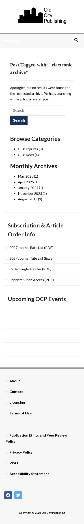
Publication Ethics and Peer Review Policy (36, 438)
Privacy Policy (21, 452)
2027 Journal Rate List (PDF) (31, 247)
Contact (16, 391)
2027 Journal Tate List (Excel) (31, 258)
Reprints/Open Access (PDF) (31, 280)
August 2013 (27, 199)
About (14, 381)
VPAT (14, 463)
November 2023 (30, 193)
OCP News (26, 155)
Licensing (17, 402)
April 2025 (26, 182)
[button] (12, 41)
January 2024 (28, 188)
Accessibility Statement (29, 473)
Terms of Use (20, 413)
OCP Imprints (28, 149)
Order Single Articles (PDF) (30, 269)
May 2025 (25, 176)
